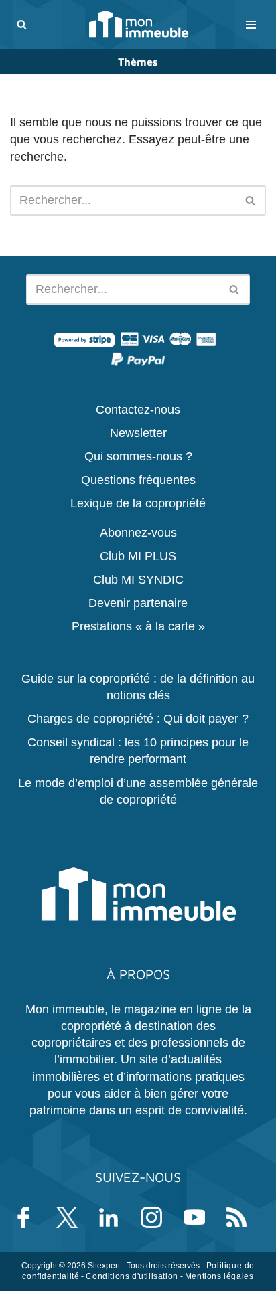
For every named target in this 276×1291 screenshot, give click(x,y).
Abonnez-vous (138, 532)
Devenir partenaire (138, 603)
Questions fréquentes (138, 480)
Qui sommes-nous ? (138, 456)
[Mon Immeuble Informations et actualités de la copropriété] (138, 24)
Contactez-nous (138, 409)
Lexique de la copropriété (138, 503)
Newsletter (138, 432)
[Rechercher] (22, 24)
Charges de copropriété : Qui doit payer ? (138, 718)
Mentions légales (219, 1276)
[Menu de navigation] (251, 24)
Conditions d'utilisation (132, 1276)
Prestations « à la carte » (138, 626)
